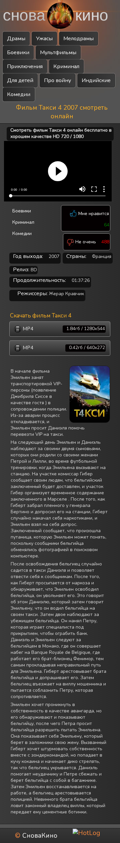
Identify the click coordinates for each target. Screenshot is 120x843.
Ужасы (44, 38)
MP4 (63, 328)
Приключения (25, 66)
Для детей (20, 80)
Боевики (18, 52)
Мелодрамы (78, 38)
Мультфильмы (58, 52)
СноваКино (39, 835)
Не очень (85, 242)
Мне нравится (93, 213)
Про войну (57, 80)
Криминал (66, 66)
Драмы (16, 38)
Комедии (18, 94)
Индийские (96, 80)
